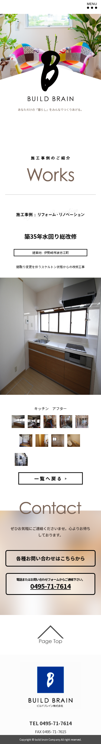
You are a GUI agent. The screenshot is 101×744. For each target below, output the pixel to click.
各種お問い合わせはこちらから (50, 558)
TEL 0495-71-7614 (50, 723)
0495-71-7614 (50, 586)
